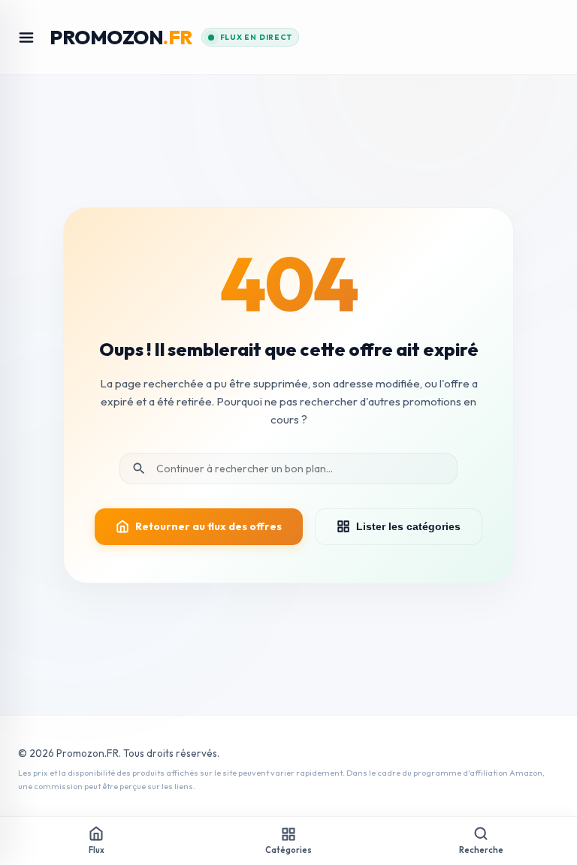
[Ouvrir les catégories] (26, 37)
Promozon (121, 37)
